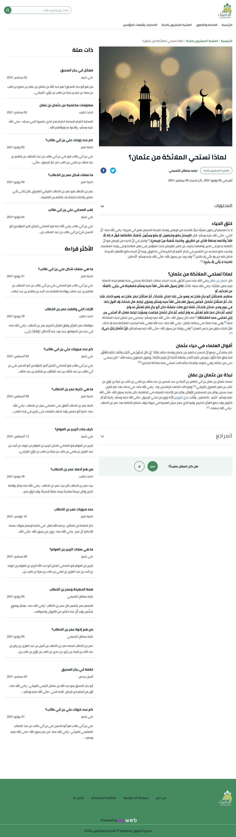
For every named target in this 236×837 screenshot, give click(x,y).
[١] (149, 240)
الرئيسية (227, 24)
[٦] (191, 327)
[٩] (208, 407)
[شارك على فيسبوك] (103, 170)
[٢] (194, 256)
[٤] (196, 317)
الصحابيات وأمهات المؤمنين (140, 24)
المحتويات (223, 205)
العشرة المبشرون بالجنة (177, 24)
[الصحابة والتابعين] (225, 10)
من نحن (161, 798)
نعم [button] (152, 466)
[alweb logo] (128, 820)
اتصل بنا (78, 798)
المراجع (224, 435)
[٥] (225, 322)
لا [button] (139, 466)
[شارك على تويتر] (113, 170)
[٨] (194, 386)
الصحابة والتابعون (206, 24)
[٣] (201, 261)
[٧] (231, 333)
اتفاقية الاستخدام (103, 798)
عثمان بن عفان (218, 280)
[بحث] (7, 10)
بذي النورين (181, 397)
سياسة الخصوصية (136, 798)
